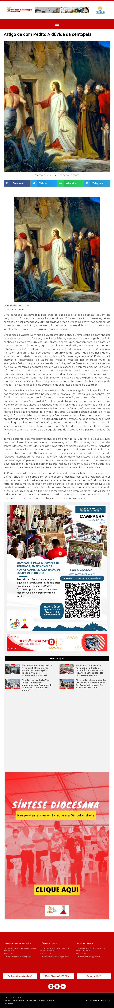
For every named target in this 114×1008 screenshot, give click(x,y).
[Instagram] (57, 986)
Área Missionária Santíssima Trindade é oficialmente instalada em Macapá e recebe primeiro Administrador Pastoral (37, 670)
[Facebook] (51, 986)
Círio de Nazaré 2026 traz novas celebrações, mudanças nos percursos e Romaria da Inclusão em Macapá (37, 685)
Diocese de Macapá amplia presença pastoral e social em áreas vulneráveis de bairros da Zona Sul (91, 684)
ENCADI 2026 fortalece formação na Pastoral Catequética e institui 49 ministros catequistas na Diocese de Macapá (89, 670)
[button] (57, 24)
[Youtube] (63, 986)
